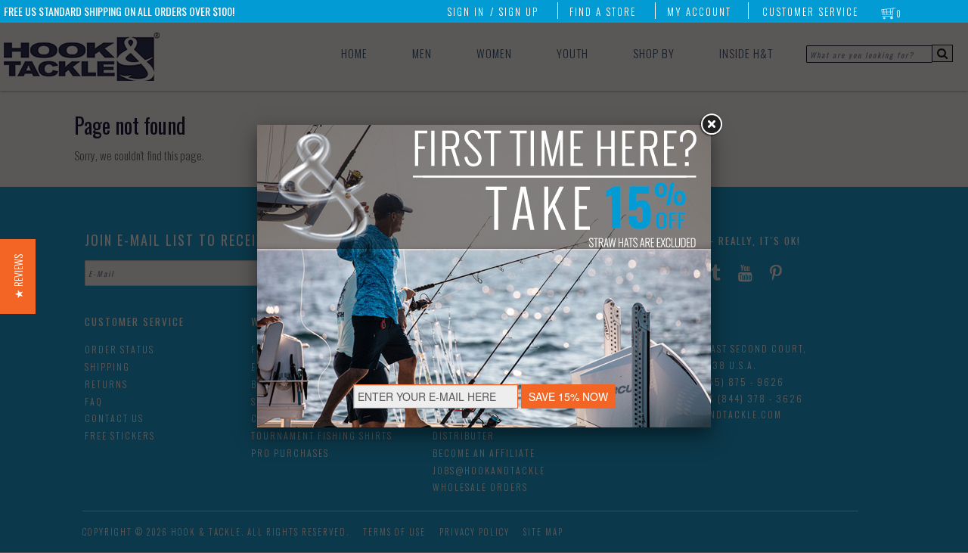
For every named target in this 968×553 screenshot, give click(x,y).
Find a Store (602, 11)
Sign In (466, 11)
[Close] (710, 124)
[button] (18, 276)
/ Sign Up (514, 11)
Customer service (810, 11)
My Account (699, 11)
